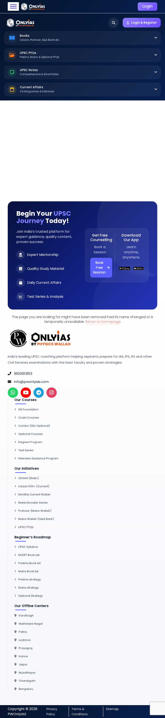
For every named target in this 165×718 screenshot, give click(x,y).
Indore (23, 656)
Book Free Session (99, 267)
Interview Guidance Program (38, 458)
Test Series (26, 450)
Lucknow (25, 640)
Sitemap (112, 709)
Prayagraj (25, 648)
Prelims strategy (29, 579)
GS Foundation (28, 409)
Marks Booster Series (33, 503)
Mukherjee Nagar (31, 624)
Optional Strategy (30, 596)
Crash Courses (28, 418)
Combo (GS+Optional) (34, 426)
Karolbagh (26, 615)
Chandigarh (27, 681)
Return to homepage (103, 321)
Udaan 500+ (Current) (33, 486)
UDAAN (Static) (28, 478)
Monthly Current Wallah (34, 494)
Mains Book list (28, 571)
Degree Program (30, 442)
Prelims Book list (29, 563)
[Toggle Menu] (13, 7)
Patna (23, 632)
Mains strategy (28, 588)
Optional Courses (30, 434)
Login (147, 6)
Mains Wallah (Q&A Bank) (36, 519)
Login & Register (144, 22)
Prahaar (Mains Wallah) (34, 511)
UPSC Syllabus (28, 547)
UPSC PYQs (26, 527)
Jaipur (23, 664)
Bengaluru (26, 689)
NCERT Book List (29, 555)
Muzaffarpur (27, 673)
